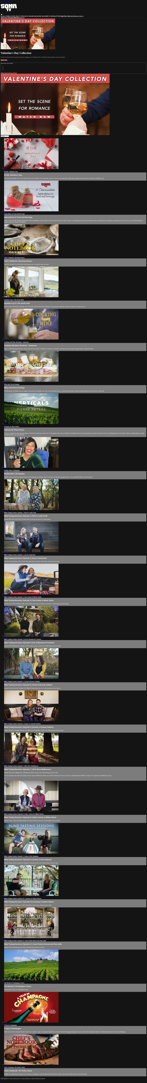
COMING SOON (10, 16)
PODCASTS (24, 16)
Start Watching (74, 16)
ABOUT (18, 16)
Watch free (4, 60)
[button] (1, 14)
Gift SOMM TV (46, 16)
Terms (15, 1078)
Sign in (81, 16)
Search (3, 16)
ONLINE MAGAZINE (35, 16)
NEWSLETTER (55, 16)
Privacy (19, 1078)
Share (8, 60)
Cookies (23, 1078)
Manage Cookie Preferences (33, 1078)
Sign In (22, 17)
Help (11, 1078)
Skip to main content (6, 1)
